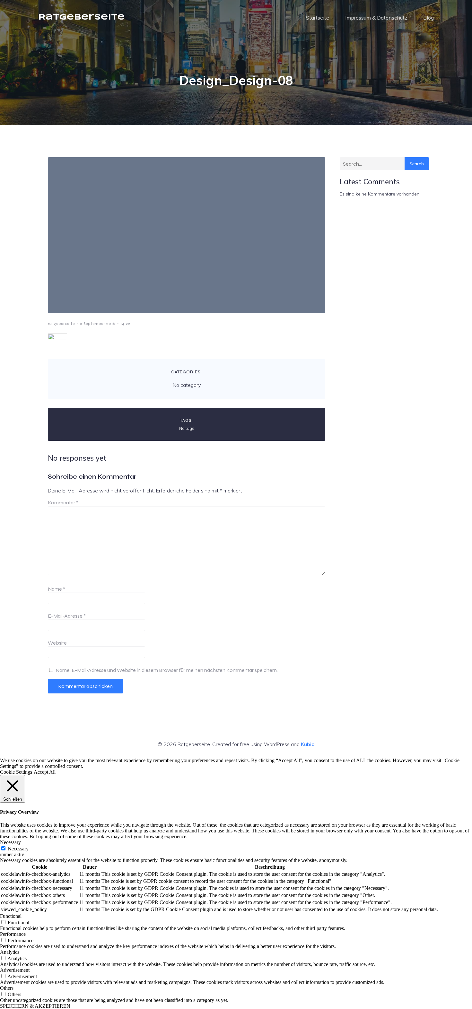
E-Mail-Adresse (67, 616)
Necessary (18, 848)
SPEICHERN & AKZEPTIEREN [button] (35, 1006)
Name (56, 589)
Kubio (308, 744)
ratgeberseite (61, 323)
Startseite (317, 17)
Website (57, 643)
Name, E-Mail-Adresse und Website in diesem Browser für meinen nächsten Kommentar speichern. (167, 670)
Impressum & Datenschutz (376, 17)
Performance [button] (13, 934)
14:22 (125, 323)
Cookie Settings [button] (16, 772)
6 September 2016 (97, 323)
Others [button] (6, 988)
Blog (428, 17)
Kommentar (63, 503)
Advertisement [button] (15, 970)
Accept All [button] (45, 772)
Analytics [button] (9, 952)
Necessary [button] (10, 842)
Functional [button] (11, 916)
